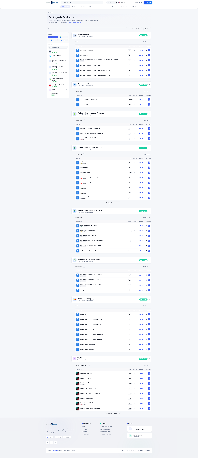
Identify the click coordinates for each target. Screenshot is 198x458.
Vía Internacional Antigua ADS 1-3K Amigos (91, 133)
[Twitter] (51, 442)
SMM (84, 6)
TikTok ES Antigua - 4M (86, 398)
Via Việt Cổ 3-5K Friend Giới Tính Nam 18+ (91, 319)
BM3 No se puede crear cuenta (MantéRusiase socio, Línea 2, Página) (99, 59)
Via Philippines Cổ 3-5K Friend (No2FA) (90, 245)
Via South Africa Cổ (85, 187)
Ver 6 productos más (111, 413)
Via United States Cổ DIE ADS (88, 137)
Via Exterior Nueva (85, 172)
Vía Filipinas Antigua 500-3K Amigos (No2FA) (92, 240)
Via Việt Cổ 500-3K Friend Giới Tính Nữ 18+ (91, 339)
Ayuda (134, 6)
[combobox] (135, 28)
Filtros (148, 29)
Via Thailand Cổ (84, 197)
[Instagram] (47, 442)
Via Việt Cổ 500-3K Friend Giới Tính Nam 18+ (92, 334)
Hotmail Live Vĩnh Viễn (86, 104)
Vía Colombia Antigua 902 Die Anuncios (91, 274)
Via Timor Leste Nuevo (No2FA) (88, 250)
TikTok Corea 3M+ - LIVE (87, 382)
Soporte (106, 6)
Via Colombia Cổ (84, 162)
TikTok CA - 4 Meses (85, 378)
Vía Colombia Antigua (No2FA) (88, 230)
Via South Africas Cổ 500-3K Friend (89, 192)
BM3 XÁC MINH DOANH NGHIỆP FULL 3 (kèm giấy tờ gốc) (95, 70)
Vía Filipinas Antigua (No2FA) (88, 235)
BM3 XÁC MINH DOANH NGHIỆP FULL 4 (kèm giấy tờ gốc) (95, 75)
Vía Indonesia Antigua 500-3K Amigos (90, 182)
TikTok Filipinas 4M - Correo (87, 402)
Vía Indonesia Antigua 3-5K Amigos (89, 177)
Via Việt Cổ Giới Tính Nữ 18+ (87, 349)
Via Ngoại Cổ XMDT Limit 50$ (88, 290)
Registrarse (148, 2)
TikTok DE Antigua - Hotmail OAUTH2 (90, 393)
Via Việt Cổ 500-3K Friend (87, 329)
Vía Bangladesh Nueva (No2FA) (88, 225)
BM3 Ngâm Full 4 (84, 55)
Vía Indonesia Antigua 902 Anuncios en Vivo (92, 284)
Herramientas (94, 6)
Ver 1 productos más (111, 203)
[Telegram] (55, 442)
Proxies (76, 6)
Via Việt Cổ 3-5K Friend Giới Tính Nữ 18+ (91, 324)
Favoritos (125, 6)
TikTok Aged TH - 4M (86, 373)
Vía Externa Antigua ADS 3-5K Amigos (90, 128)
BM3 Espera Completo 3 (86, 50)
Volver (51, 12)
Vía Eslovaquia (84, 167)
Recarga (116, 6)
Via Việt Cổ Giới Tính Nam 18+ (88, 344)
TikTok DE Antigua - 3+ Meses (88, 388)
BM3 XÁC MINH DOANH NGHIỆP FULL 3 (90, 65)
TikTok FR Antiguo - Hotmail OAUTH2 (90, 408)
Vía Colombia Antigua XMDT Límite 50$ (90, 279)
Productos (66, 6)
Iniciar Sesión (138, 2)
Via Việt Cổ (83, 314)
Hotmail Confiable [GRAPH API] (88, 99)
